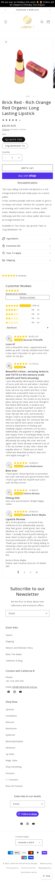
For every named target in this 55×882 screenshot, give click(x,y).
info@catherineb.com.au (24, 686)
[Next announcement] (50, 10)
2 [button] (24, 572)
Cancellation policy (29, 872)
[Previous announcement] (5, 10)
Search (9, 635)
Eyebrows (10, 734)
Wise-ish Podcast (14, 786)
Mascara (10, 722)
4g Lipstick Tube (13, 139)
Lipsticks (10, 709)
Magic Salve (11, 760)
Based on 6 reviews (16, 293)
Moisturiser (11, 728)
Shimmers (11, 747)
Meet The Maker (14, 654)
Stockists (10, 773)
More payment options (27, 182)
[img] (21, 336)
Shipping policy (44, 868)
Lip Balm (10, 754)
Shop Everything (14, 766)
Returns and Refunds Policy (19, 647)
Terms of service (28, 868)
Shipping (5, 129)
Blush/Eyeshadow (14, 741)
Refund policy (46, 863)
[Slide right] (34, 96)
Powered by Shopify (28, 863)
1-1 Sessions (12, 779)
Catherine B (15, 863)
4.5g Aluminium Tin (15, 145)
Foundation (11, 715)
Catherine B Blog (14, 660)
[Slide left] (21, 96)
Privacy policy (12, 868)
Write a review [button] (27, 297)
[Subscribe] (46, 613)
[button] (6, 22)
